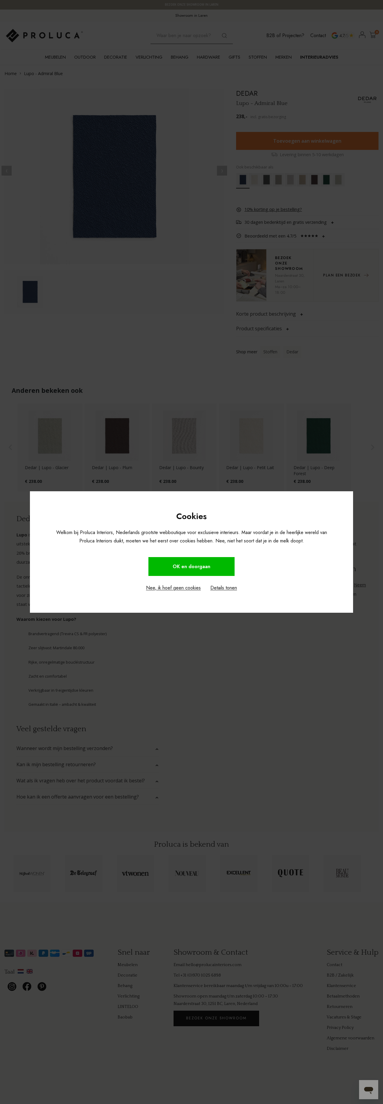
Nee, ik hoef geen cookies (173, 587)
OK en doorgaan (191, 566)
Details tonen (223, 587)
